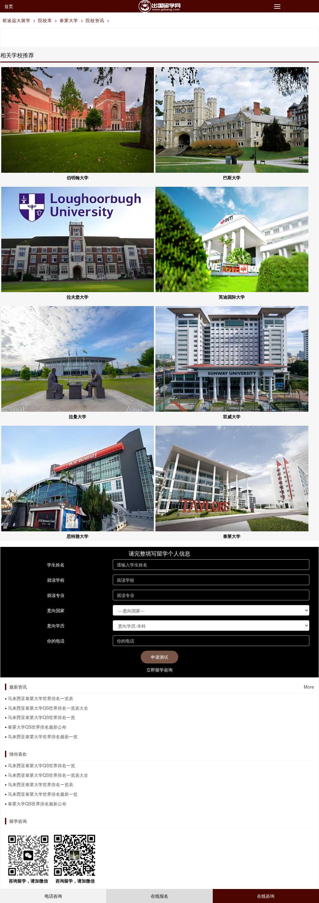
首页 (8, 6)
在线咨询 (265, 896)
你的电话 (55, 641)
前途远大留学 (16, 20)
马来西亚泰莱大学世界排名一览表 (40, 698)
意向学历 (55, 625)
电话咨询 (53, 896)
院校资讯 (95, 20)
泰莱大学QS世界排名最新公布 (37, 727)
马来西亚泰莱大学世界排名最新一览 (43, 736)
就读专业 (55, 595)
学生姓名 (55, 565)
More (309, 687)
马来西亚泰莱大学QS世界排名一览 (41, 717)
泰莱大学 (69, 20)
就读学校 (55, 580)
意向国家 (55, 610)
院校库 (45, 20)
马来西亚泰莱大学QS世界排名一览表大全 (48, 708)
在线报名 (159, 896)
